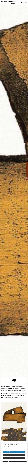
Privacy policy (6, 446)
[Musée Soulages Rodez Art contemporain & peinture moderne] (8, 2)
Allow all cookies (7, 451)
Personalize (6, 454)
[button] (21, 2)
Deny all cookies (7, 458)
